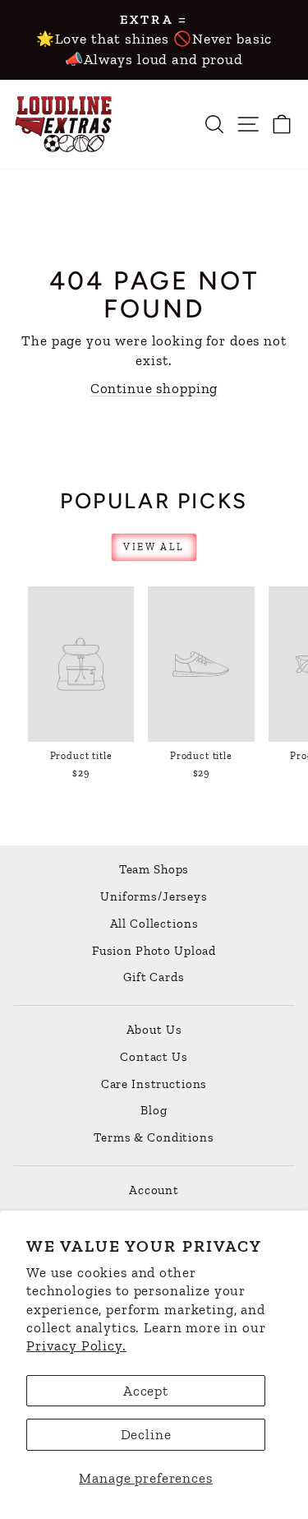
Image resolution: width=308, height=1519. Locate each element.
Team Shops (154, 869)
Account (154, 1190)
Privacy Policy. (76, 1345)
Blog (153, 1110)
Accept (145, 1390)
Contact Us (154, 1056)
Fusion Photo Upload (154, 950)
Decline (146, 1434)
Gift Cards (154, 977)
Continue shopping (154, 388)
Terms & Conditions (154, 1137)
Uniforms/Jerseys (154, 896)
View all (153, 547)
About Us (154, 1029)
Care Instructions (154, 1084)
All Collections (154, 923)
